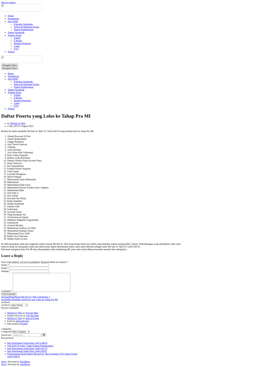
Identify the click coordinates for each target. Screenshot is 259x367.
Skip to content (8, 2)
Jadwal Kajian (32, 318)
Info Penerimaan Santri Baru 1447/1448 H (27, 343)
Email (5, 268)
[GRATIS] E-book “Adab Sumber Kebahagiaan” (30, 346)
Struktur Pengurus (22, 43)
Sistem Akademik (16, 32)
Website (5, 271)
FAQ (16, 49)
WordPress (25, 361)
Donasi (11, 51)
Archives (5, 305)
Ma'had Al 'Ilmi (17, 123)
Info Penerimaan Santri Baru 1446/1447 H (27, 348)
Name (5, 265)
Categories (6, 331)
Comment (6, 291)
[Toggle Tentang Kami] (54, 92)
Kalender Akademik (23, 24)
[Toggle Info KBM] (54, 79)
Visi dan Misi (31, 313)
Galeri (17, 46)
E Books (18, 40)
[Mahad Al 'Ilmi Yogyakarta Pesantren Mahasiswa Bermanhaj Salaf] (21, 10)
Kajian (24, 323)
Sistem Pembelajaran (23, 29)
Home (11, 16)
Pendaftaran (13, 18)
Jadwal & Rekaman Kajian (26, 27)
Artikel (17, 38)
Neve (3, 361)
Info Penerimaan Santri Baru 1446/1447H (27, 351)
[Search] (44, 335)
